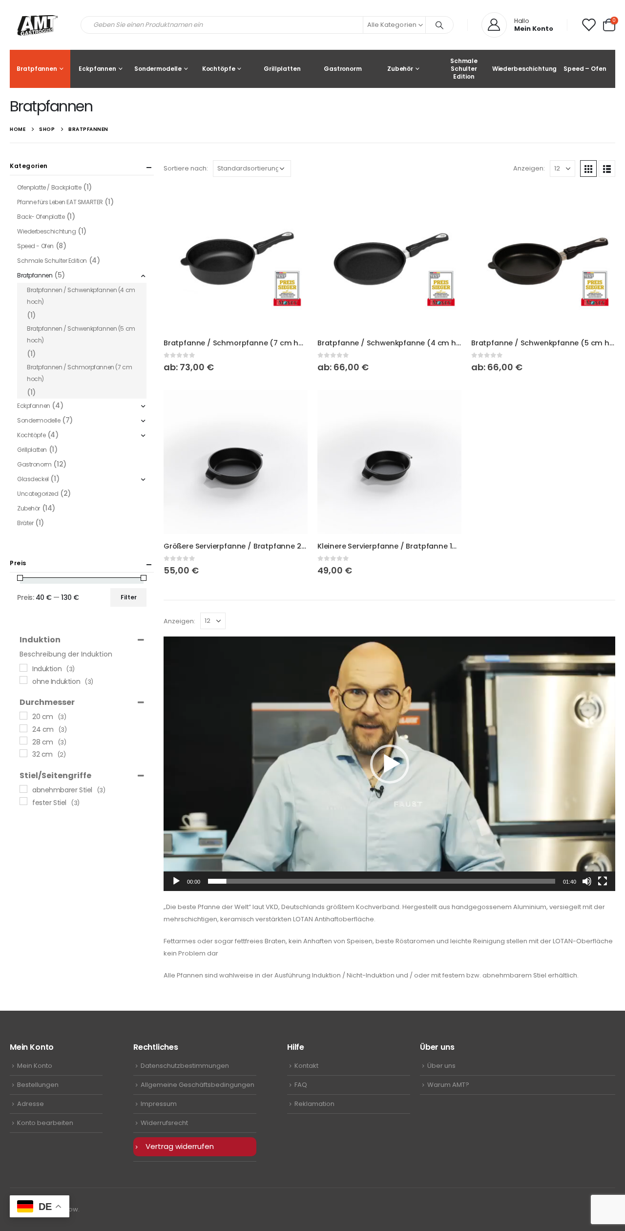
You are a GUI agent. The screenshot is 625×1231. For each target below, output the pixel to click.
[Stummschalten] (587, 881)
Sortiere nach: (186, 168)
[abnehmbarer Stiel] (23, 789)
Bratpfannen (37, 68)
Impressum (159, 1103)
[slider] (381, 881)
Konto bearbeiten (45, 1122)
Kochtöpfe (218, 68)
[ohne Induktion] (23, 680)
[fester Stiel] (23, 801)
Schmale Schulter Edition (464, 69)
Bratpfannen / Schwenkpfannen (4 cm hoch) (81, 296)
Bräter (25, 523)
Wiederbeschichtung (524, 68)
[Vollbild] (602, 881)
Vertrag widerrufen (180, 1146)
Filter (129, 597)
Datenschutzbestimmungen (185, 1065)
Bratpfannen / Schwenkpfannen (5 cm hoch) (81, 334)
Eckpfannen (97, 68)
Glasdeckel (33, 479)
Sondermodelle (158, 68)
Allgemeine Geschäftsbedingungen (197, 1084)
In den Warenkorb (291, 406)
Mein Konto (34, 1065)
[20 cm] (23, 716)
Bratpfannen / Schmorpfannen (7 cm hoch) (79, 373)
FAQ (300, 1084)
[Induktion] (23, 668)
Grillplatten (282, 68)
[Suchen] (439, 25)
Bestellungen (38, 1084)
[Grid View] (588, 168)
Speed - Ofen (35, 246)
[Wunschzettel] (588, 25)
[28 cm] (23, 740)
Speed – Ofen (584, 68)
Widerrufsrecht (164, 1122)
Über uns (441, 1065)
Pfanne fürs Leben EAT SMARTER (60, 202)
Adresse (30, 1103)
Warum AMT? (448, 1084)
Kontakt (306, 1065)
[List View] (607, 168)
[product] (236, 259)
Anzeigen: (529, 168)
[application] (389, 764)
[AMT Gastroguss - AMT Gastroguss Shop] (38, 25)
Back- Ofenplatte (40, 216)
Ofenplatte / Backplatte (49, 187)
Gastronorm (343, 68)
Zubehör (400, 68)
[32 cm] (23, 753)
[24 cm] (23, 728)
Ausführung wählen (291, 203)
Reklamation (314, 1103)
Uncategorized (38, 493)
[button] (609, 25)
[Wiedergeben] (176, 881)
